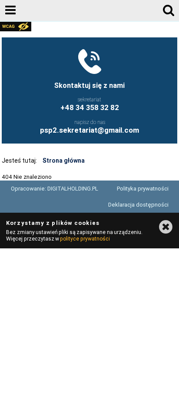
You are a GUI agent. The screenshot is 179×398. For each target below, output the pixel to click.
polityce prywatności (84, 238)
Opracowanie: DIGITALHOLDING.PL (54, 188)
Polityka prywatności (143, 188)
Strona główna (64, 160)
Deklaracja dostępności (138, 204)
